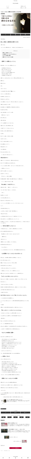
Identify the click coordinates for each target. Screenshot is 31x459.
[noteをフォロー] (15, 417)
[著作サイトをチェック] (3, 417)
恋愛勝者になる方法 (4, 408)
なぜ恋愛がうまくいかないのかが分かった (9, 54)
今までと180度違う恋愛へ (7, 55)
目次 (14, 50)
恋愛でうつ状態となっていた (7, 52)
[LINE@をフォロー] (21, 417)
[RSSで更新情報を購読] (27, 417)
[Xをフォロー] (9, 417)
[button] (25, 35)
